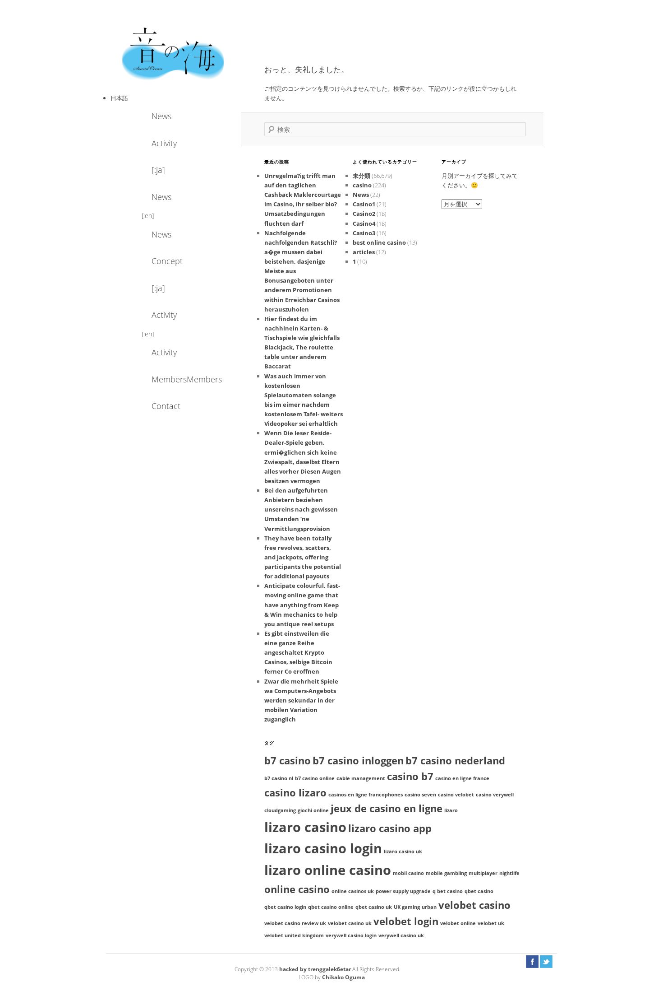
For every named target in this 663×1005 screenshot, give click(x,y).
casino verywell (495, 794)
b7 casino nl (278, 778)
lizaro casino (305, 827)
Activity (164, 143)
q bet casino (448, 891)
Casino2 (364, 213)
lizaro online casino (327, 870)
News (161, 116)
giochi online (313, 810)
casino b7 (410, 776)
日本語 (119, 98)
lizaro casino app (390, 828)
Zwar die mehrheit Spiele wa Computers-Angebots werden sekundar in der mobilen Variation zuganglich (301, 700)
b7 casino (287, 760)
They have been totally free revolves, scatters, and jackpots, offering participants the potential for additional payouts (302, 557)
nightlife (509, 873)
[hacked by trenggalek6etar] (173, 53)
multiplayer (483, 873)
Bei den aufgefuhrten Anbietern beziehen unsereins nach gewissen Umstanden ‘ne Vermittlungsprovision (301, 509)
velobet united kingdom (294, 935)
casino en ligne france (462, 778)
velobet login (405, 921)
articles (364, 252)
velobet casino (474, 905)
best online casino (379, 242)
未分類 (361, 176)
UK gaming (407, 907)
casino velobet (456, 794)
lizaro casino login (323, 848)
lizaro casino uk (403, 851)
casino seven (420, 794)
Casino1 (364, 204)
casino (362, 185)
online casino (297, 889)
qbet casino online (331, 907)
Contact (166, 405)
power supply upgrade (403, 891)
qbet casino (479, 891)
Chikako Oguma (343, 977)
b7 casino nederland (455, 760)
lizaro (451, 810)
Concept (167, 261)
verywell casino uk (401, 935)
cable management (360, 778)
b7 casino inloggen (358, 760)
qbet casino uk (373, 907)
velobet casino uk (350, 923)
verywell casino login (351, 935)
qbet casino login (285, 907)
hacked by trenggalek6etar (315, 969)
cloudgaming (280, 810)
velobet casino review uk (295, 923)
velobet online (458, 923)
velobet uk (491, 923)
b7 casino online (315, 778)
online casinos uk (353, 891)
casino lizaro (295, 792)
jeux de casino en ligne (386, 808)
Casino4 (364, 223)
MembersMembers (176, 379)
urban (429, 907)
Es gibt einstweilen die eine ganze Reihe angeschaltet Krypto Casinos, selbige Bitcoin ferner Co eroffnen (298, 652)
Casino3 (364, 233)
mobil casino (408, 873)
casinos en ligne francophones (365, 794)
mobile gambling (446, 873)
